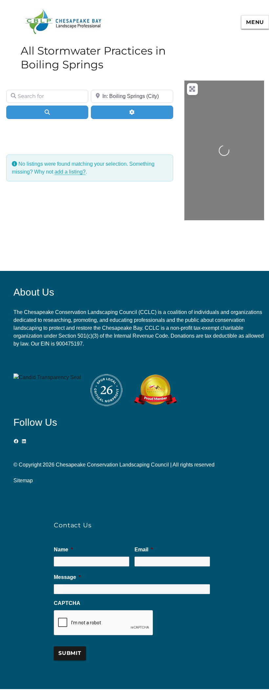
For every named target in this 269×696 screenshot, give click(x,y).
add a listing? (70, 172)
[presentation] (104, 623)
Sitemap (23, 480)
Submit (69, 653)
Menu (255, 22)
